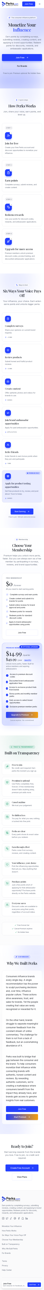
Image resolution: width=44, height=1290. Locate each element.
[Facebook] (19, 1218)
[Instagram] (3, 1218)
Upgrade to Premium (20, 715)
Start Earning (20, 511)
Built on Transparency (11, 1244)
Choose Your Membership (12, 1240)
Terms (4, 1261)
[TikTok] (11, 1218)
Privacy (5, 1265)
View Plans (22, 1177)
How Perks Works (9, 1231)
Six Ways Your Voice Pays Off (14, 1235)
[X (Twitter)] (7, 1218)
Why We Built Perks (10, 1249)
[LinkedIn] (26, 1218)
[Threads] (15, 1218)
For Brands (22, 66)
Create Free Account (20, 1168)
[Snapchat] (23, 1218)
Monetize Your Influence (12, 1226)
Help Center (7, 1270)
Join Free (29, 4)
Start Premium (20, 1117)
